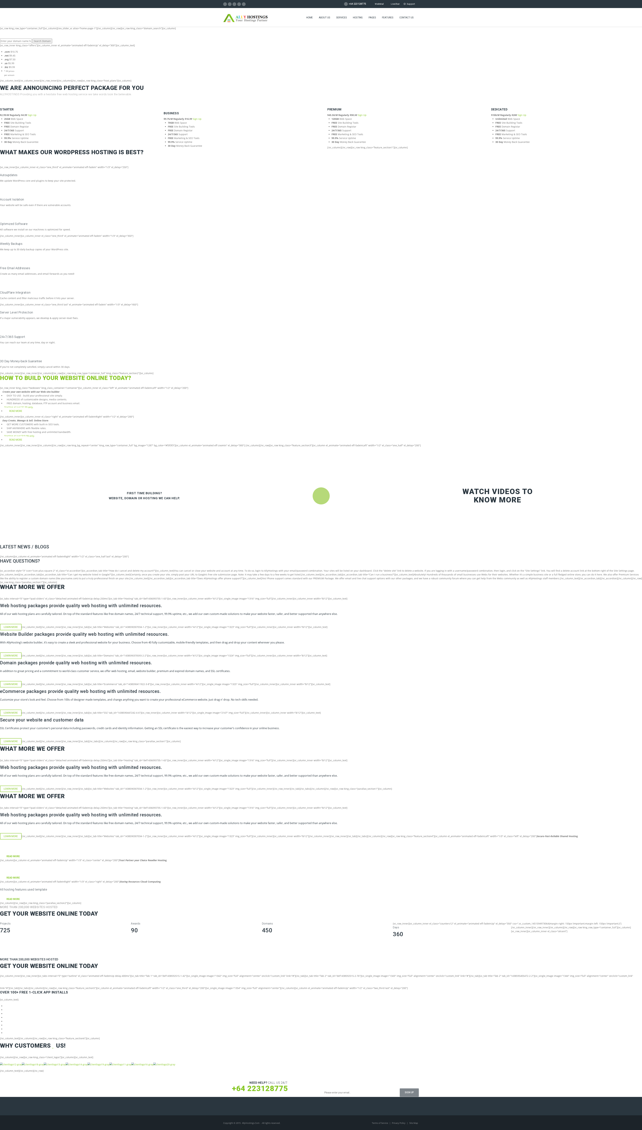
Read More (15, 411)
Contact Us (406, 17)
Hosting (358, 17)
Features (387, 17)
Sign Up (32, 115)
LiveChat (395, 4)
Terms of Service (380, 1122)
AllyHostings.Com (250, 1122)
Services (341, 17)
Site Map (413, 1122)
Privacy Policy (399, 1122)
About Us (324, 17)
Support (411, 4)
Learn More (11, 627)
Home (309, 17)
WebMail (379, 4)
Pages (372, 17)
